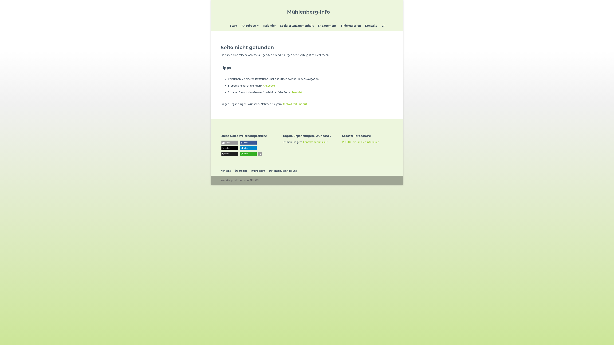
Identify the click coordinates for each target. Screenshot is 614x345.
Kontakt (371, 25)
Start (233, 25)
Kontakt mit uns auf (294, 104)
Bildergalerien (351, 25)
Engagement (327, 25)
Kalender (269, 25)
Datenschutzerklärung (283, 170)
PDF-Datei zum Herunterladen (360, 142)
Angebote (249, 25)
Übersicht (296, 92)
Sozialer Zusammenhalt (297, 25)
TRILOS (254, 180)
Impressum (258, 170)
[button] (229, 143)
